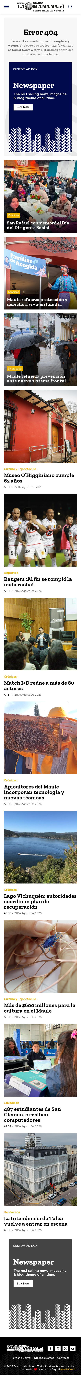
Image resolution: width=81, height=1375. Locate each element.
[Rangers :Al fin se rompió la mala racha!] (40, 530)
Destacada (15, 368)
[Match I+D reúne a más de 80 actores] (40, 634)
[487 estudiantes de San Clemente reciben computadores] (40, 1060)
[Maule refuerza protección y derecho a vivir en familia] (40, 273)
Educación (11, 1102)
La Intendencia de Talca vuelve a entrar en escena (36, 1221)
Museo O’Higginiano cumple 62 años (39, 478)
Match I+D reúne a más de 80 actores (39, 686)
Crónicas (13, 215)
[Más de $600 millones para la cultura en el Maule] (40, 956)
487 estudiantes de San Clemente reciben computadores (32, 1114)
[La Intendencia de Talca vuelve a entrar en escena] (40, 1169)
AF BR (7, 487)
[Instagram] (58, 1348)
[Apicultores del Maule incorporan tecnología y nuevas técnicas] (40, 737)
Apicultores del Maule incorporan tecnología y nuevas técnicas (34, 792)
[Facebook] (50, 1348)
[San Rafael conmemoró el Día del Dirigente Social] (40, 196)
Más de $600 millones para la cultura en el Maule (39, 1008)
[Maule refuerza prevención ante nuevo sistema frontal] (40, 349)
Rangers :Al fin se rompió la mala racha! (38, 582)
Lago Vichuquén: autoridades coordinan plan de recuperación (40, 901)
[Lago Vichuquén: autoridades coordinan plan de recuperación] (40, 847)
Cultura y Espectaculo (20, 469)
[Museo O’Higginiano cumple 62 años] (40, 426)
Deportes (11, 572)
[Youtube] (72, 1348)
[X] (65, 1348)
